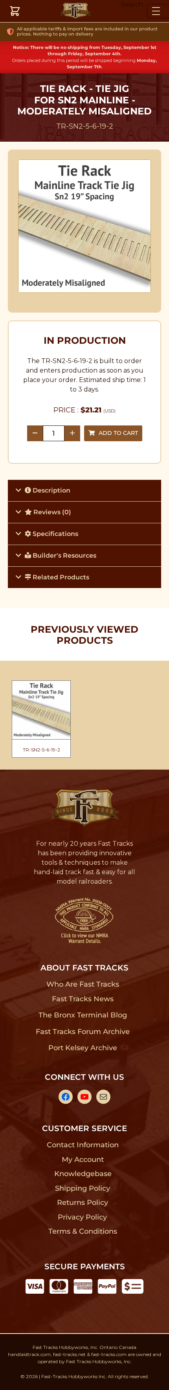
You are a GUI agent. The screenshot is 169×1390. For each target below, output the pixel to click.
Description (50, 490)
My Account (83, 1159)
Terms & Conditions (82, 1231)
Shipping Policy (82, 1188)
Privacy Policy (82, 1217)
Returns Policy (82, 1202)
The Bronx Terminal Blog (83, 1015)
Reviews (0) (51, 512)
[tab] (84, 490)
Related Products (60, 577)
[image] (84, 226)
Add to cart (118, 432)
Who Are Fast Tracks (82, 984)
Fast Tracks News (83, 999)
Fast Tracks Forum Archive (82, 1031)
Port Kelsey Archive (82, 1047)
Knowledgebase (82, 1173)
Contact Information (82, 1145)
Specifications (54, 534)
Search (132, 4)
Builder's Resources (63, 555)
